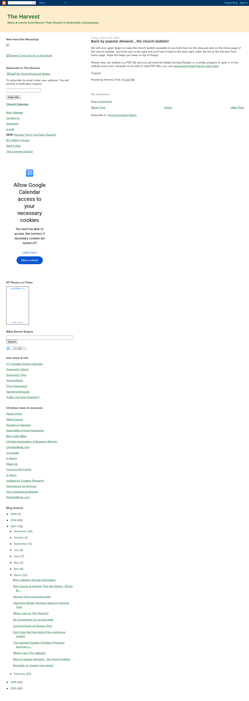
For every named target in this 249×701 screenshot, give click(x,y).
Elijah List (12, 463)
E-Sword (11, 458)
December (20, 531)
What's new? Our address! (29, 652)
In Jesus (11, 475)
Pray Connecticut (16, 386)
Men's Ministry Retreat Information (34, 579)
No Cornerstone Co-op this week (33, 619)
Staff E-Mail (13, 145)
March (18, 575)
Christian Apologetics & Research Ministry (31, 441)
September (21, 543)
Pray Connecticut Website (22, 491)
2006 (14, 682)
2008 (14, 520)
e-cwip (10, 129)
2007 (14, 526)
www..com (17, 288)
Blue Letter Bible (16, 436)
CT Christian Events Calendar (24, 363)
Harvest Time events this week (32, 596)
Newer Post (98, 107)
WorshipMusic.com (18, 497)
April (17, 568)
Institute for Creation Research (25, 480)
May (17, 562)
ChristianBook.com (17, 447)
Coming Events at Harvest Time (32, 625)
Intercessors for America (21, 486)
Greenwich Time (16, 374)
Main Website (14, 112)
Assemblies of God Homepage (25, 430)
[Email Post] (135, 79)
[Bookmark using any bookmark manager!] (28, 73)
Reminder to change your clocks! (33, 665)
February (20, 673)
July (16, 549)
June (17, 556)
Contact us (12, 118)
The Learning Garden (19, 151)
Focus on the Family (18, 469)
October (19, 537)
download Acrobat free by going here (196, 66)
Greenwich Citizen (17, 369)
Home (168, 107)
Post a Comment (101, 101)
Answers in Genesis (18, 425)
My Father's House (18, 140)
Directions (12, 123)
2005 (14, 688)
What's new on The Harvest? (31, 613)
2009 (14, 513)
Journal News (14, 380)
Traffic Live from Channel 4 (22, 397)
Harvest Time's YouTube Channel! (35, 134)
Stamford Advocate (18, 391)
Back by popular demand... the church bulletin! (130, 41)
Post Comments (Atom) (122, 115)
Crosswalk (12, 452)
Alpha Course (14, 419)
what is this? (17, 322)
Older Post (237, 107)
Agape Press (14, 413)
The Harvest (23, 16)
